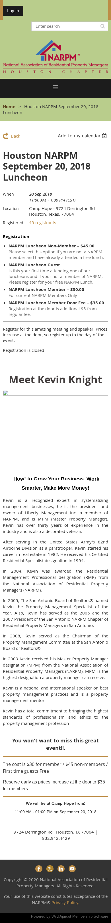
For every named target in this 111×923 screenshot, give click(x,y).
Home (9, 107)
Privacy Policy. (65, 902)
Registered (13, 222)
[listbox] (83, 135)
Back (15, 136)
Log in (13, 10)
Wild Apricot (61, 916)
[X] (50, 868)
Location (11, 208)
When (8, 194)
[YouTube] (72, 868)
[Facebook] (38, 868)
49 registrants (42, 222)
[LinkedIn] (61, 868)
